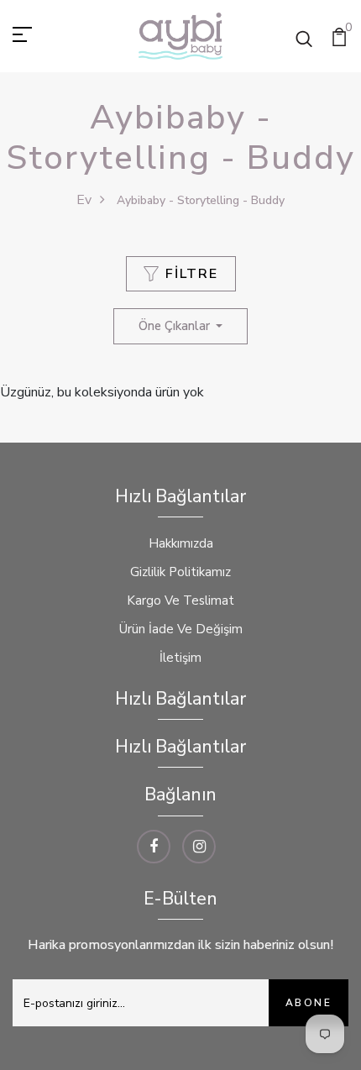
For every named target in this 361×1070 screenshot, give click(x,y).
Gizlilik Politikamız (180, 572)
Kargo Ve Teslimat (180, 600)
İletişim (180, 657)
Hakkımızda (181, 543)
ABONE (308, 1003)
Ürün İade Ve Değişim (181, 629)
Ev (84, 200)
